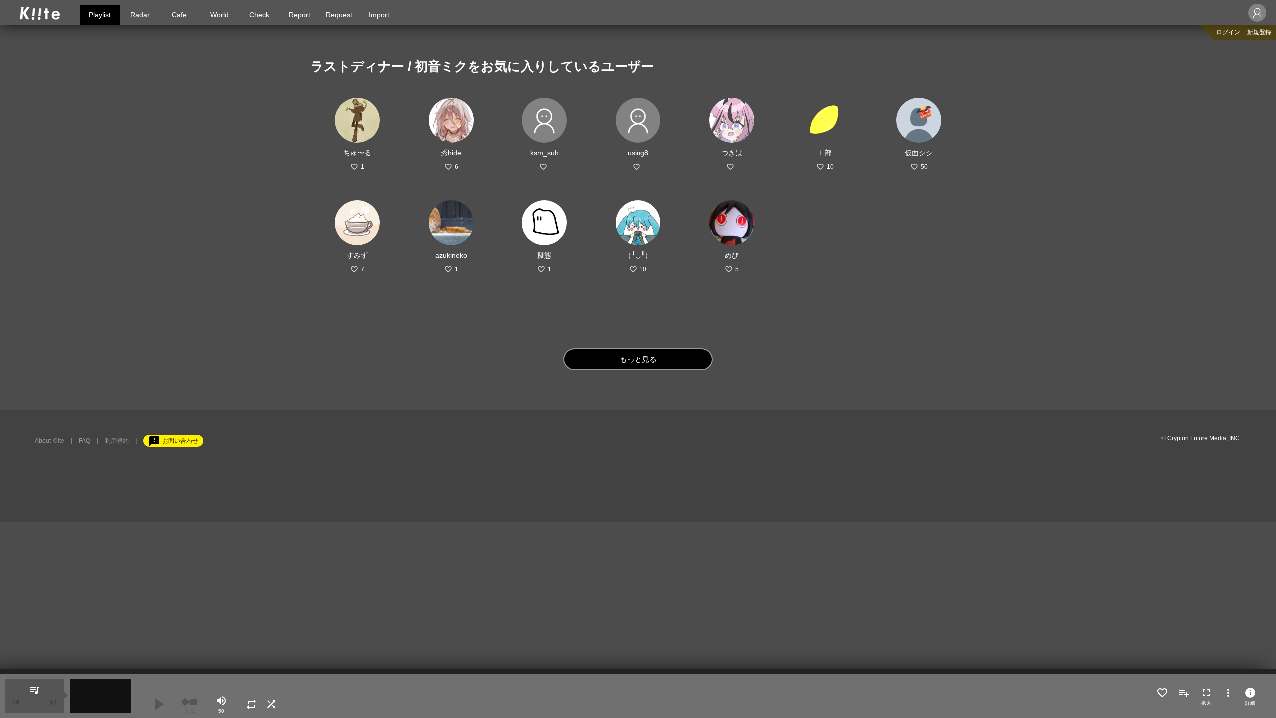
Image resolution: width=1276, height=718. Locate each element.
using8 (638, 153)
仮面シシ (919, 153)
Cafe (179, 15)
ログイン (1228, 32)
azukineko (451, 255)
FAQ (84, 440)
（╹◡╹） (638, 255)
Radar (140, 15)
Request (339, 15)
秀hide (451, 153)
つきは (731, 153)
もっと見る (638, 359)
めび (732, 255)
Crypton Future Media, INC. (1204, 438)
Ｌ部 (825, 153)
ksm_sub (544, 153)
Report (299, 15)
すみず (357, 255)
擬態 (544, 255)
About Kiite (49, 440)
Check (259, 15)
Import (379, 15)
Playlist (100, 15)
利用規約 (117, 440)
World (219, 15)
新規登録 (1259, 32)
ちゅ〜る (357, 153)
